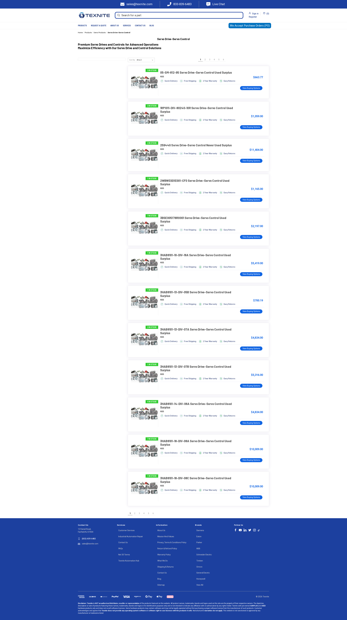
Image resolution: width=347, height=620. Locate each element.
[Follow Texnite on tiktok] (259, 530)
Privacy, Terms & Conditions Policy (171, 542)
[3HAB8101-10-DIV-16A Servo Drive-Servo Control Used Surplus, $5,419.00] (144, 265)
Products (82, 25)
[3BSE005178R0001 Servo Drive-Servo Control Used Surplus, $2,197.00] (144, 228)
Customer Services (126, 530)
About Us (114, 25)
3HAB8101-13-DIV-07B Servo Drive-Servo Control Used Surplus (195, 368)
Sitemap (161, 585)
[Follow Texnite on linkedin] (245, 530)
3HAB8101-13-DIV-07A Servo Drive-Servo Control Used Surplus (196, 331)
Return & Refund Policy (167, 548)
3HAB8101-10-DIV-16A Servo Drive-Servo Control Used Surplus (195, 256)
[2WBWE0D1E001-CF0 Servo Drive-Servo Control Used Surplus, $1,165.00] (144, 190)
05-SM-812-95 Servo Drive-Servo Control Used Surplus (196, 72)
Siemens (200, 530)
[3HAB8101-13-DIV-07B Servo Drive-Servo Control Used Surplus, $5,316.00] (144, 376)
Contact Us (140, 25)
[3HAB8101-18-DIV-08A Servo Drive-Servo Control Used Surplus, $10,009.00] (144, 451)
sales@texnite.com (90, 544)
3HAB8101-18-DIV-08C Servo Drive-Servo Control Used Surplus (195, 479)
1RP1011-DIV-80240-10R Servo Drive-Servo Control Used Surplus (196, 109)
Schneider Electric (204, 555)
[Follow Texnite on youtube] (240, 530)
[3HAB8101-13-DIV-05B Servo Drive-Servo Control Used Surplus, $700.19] (144, 302)
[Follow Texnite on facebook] (235, 530)
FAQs (120, 548)
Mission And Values (165, 536)
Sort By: (132, 60)
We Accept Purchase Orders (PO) (250, 25)
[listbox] (145, 60)
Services (127, 25)
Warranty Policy (164, 555)
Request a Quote (98, 25)
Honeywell (200, 579)
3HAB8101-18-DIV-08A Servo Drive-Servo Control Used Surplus (196, 442)
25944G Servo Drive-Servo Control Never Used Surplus (196, 145)
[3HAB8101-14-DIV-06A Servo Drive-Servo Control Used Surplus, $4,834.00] (144, 413)
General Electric (203, 573)
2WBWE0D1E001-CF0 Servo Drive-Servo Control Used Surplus (194, 182)
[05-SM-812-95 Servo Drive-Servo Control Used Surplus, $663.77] (144, 82)
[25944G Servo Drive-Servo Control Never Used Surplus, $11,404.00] (144, 155)
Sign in (255, 13)
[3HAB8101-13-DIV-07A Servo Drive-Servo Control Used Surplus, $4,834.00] (144, 339)
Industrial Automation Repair (130, 536)
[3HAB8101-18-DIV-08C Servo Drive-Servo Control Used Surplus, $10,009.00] (144, 488)
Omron (199, 567)
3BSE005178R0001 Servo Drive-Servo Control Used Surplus (193, 219)
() (267, 13)
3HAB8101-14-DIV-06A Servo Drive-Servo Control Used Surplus (196, 405)
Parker (199, 542)
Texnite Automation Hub (128, 561)
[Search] (119, 15)
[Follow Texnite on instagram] (254, 530)
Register (253, 17)
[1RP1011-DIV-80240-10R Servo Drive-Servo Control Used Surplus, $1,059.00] (144, 118)
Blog (152, 25)
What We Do (162, 561)
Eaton (198, 536)
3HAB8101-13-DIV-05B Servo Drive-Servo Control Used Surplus (195, 293)
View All (199, 585)
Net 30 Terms (124, 555)
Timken (199, 561)
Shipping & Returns (165, 567)
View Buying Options (251, 88)
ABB (198, 548)
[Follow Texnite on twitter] (249, 530)
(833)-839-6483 (89, 538)
